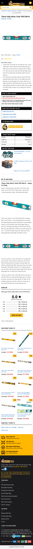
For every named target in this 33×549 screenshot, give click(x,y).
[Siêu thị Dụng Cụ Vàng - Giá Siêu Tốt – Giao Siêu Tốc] (16, 3)
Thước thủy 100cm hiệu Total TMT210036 (24, 349)
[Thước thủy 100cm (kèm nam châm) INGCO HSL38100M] (24, 362)
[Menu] (2, 3)
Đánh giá (3, 19)
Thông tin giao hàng (6, 516)
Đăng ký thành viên (6, 513)
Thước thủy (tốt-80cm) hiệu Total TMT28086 (24, 415)
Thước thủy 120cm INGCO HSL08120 (7, 371)
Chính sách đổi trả (5, 499)
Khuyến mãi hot (5, 519)
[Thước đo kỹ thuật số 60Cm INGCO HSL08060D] (8, 384)
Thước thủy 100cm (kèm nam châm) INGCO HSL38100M (24, 371)
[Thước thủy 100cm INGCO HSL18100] (8, 339)
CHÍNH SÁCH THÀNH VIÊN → (9, 117)
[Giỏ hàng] (30, 3)
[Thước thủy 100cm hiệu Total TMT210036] (24, 339)
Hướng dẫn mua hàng (6, 487)
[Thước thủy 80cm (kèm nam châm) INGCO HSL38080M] (8, 406)
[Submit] (30, 7)
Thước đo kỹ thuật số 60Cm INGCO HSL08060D (8, 393)
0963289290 (19, 126)
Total (18, 55)
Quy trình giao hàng (6, 493)
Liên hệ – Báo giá (5, 504)
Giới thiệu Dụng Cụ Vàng (7, 484)
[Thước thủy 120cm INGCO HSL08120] (8, 362)
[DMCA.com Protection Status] (26, 536)
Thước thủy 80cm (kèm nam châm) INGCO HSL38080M (8, 415)
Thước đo (20, 427)
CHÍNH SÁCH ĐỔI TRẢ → (8, 111)
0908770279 (12, 126)
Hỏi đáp (9, 19)
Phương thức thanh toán (7, 490)
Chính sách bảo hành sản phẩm (9, 496)
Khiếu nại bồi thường (6, 502)
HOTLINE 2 (26, 473)
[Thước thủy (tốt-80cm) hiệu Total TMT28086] (24, 406)
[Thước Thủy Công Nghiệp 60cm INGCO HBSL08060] (24, 384)
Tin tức (3, 521)
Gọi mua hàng (7, 59)
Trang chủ (3, 10)
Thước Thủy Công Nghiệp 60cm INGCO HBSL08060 (23, 393)
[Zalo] (5, 469)
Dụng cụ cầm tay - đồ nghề (14, 10)
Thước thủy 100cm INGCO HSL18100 (7, 349)
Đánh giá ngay (16, 315)
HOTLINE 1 (6, 473)
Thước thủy (4, 430)
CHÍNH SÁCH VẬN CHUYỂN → (9, 114)
